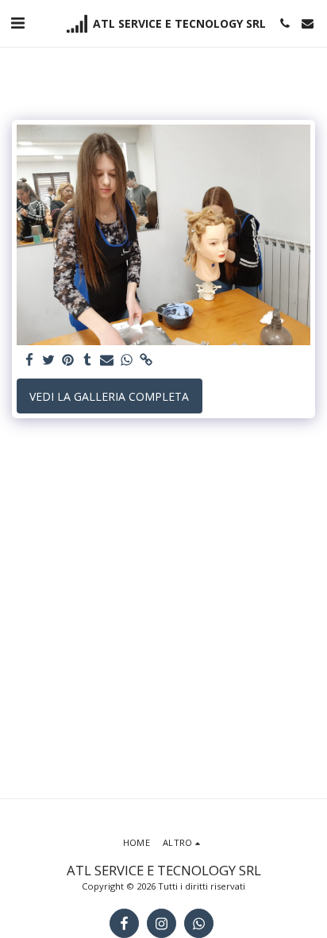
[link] (146, 360)
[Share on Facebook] (29, 360)
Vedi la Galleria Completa (109, 396)
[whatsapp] (127, 360)
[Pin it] (68, 360)
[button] (17, 22)
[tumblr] (88, 360)
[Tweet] (49, 360)
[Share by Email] (107, 360)
